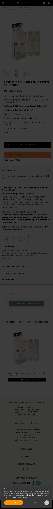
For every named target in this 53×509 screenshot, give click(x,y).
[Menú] (3, 3)
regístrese (22, 155)
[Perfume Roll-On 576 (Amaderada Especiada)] (27, 348)
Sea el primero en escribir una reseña (26, 303)
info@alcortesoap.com (26, 438)
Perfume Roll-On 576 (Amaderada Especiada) (23, 374)
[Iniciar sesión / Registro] (48, 3)
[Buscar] (44, 3)
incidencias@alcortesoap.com (26, 440)
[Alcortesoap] (23, 3)
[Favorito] (44, 372)
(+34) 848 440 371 (26, 435)
